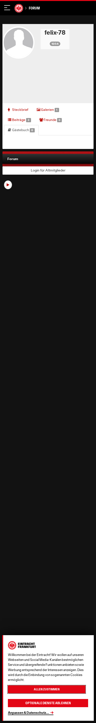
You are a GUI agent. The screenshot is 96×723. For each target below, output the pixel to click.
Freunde (51, 120)
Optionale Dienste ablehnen (48, 703)
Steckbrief (19, 110)
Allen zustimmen (47, 689)
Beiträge (20, 120)
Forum (34, 8)
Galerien (48, 110)
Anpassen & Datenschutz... (28, 713)
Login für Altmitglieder (48, 170)
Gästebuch (22, 130)
